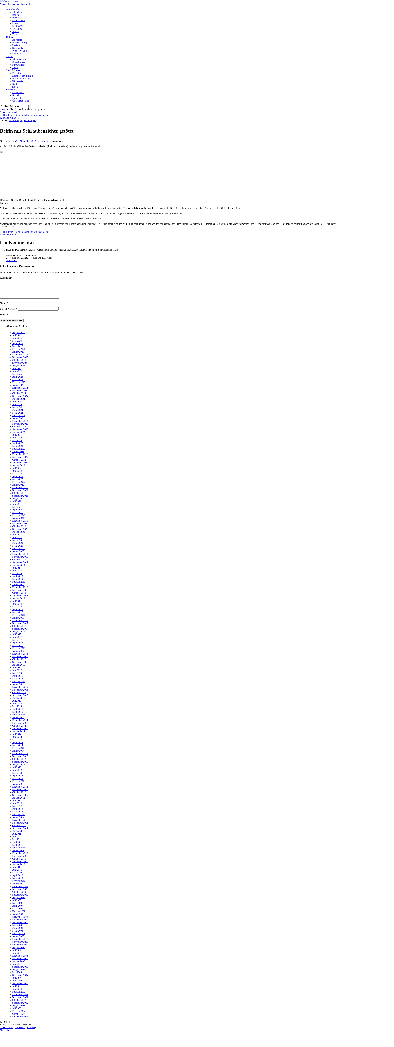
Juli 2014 (16, 734)
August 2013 (18, 764)
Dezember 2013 (20, 753)
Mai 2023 (17, 440)
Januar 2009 (18, 914)
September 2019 (20, 562)
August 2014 (18, 731)
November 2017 (20, 623)
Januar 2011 (18, 850)
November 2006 (20, 958)
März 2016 (17, 678)
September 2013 (20, 761)
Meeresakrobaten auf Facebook (15, 4)
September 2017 (20, 628)
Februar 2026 (18, 349)
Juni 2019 (17, 570)
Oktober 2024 (19, 393)
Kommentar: (6, 277)
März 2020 (17, 545)
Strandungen (30, 120)
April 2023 (17, 443)
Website (4, 314)
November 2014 (20, 723)
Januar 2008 (18, 936)
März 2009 (17, 908)
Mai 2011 (17, 839)
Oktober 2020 (19, 526)
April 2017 (17, 642)
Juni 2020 (17, 537)
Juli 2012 (16, 800)
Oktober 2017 (19, 626)
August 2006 (18, 961)
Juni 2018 (17, 604)
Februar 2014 (18, 748)
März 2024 (17, 412)
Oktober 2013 (19, 759)
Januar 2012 (18, 817)
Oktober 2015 (19, 692)
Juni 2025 (17, 371)
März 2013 (17, 778)
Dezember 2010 (20, 853)
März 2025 (17, 379)
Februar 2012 (18, 814)
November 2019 (20, 556)
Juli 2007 (16, 950)
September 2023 (20, 429)
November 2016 (20, 656)
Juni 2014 (17, 737)
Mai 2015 (17, 706)
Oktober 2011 (19, 825)
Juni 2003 (17, 989)
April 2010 (17, 875)
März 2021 (17, 512)
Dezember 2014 (20, 720)
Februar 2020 (18, 548)
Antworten (11, 260)
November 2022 (20, 457)
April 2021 (17, 509)
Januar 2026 (18, 351)
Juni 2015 (17, 703)
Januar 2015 (18, 717)
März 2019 (17, 579)
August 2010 (18, 864)
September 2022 (20, 462)
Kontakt (31, 1027)
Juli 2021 (16, 501)
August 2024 (18, 399)
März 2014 (17, 745)
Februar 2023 (18, 448)
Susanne (45, 141)
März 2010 (17, 878)
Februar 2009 (18, 911)
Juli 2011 (16, 833)
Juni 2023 (17, 437)
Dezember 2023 (20, 421)
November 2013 (20, 756)
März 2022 (17, 479)
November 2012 (20, 789)
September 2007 (20, 944)
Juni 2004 (17, 980)
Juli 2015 (16, 700)
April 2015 (17, 709)
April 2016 (17, 676)
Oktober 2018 (19, 592)
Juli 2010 (16, 867)
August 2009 (18, 897)
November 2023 (20, 423)
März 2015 (17, 712)
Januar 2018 (18, 617)
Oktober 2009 (19, 892)
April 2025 (17, 376)
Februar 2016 (18, 681)
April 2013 (17, 775)
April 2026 (17, 343)
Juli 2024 (16, 401)
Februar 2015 (18, 714)
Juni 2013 (17, 770)
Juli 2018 (16, 601)
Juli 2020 (16, 534)
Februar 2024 (18, 415)
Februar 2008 (18, 933)
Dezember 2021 (20, 487)
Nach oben (5, 1030)
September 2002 (20, 1002)
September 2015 (20, 695)
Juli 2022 (16, 468)
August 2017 (18, 631)
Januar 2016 (18, 684)
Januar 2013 (18, 784)
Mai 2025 (17, 374)
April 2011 (17, 842)
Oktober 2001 (19, 1014)
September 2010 (20, 861)
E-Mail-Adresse (8, 308)
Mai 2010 (17, 872)
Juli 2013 (16, 767)
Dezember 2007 (20, 939)
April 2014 (17, 742)
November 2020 (20, 523)
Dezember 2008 (20, 917)
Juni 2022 (17, 471)
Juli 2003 (16, 986)
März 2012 (17, 811)
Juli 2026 (16, 335)
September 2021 (20, 495)
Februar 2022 (18, 482)
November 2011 (20, 822)
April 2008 (17, 928)
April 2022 (17, 476)
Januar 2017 (18, 651)
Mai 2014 (17, 739)
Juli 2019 (16, 568)
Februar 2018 (18, 615)
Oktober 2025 (19, 360)
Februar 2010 (18, 881)
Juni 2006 (17, 964)
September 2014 (20, 728)
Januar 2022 (18, 484)
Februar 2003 (18, 991)
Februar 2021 (18, 515)
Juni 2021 (17, 504)
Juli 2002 (16, 1008)
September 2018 (20, 595)
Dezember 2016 (20, 653)
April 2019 (17, 576)
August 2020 (18, 532)
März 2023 (17, 446)
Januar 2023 (18, 451)
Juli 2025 (16, 368)
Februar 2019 (18, 581)
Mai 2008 (17, 925)
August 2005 (18, 969)
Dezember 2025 (20, 354)
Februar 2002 (18, 1011)
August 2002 (18, 1005)
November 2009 (20, 889)
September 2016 (20, 662)
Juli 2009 (16, 900)
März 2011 (17, 845)
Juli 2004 (16, 978)
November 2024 (20, 390)
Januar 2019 (18, 584)
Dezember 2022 (20, 454)
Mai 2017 (17, 640)
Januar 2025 (18, 385)
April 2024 (17, 410)
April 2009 (17, 905)
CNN (11, 226)
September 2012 (20, 795)
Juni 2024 (17, 404)
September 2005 (20, 966)
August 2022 (18, 465)
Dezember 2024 (20, 387)
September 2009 (20, 894)
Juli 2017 (16, 634)
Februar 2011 (18, 847)
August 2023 (18, 432)
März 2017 (17, 645)
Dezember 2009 (20, 886)
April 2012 (17, 809)
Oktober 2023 (19, 426)
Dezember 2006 (20, 955)
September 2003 (20, 983)
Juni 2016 (17, 670)
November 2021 (20, 490)
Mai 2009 (17, 903)
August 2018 (18, 598)
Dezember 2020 (20, 520)
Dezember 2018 (20, 587)
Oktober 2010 (19, 858)
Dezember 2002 (20, 994)
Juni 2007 (17, 953)
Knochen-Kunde (9, 117)
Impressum (20, 1027)
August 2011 (18, 831)
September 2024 (20, 396)
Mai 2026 (17, 340)
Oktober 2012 (19, 792)
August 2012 (18, 797)
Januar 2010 (18, 883)
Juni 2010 (17, 869)
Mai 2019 (17, 573)
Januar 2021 (18, 518)
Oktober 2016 (19, 659)
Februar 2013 (18, 781)
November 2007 (20, 941)
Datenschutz (7, 1027)
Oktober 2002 (19, 1000)
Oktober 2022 (19, 459)
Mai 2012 (17, 806)
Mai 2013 (17, 773)
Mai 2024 (17, 407)
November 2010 (20, 856)
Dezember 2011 (20, 820)
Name (4, 303)
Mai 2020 (17, 540)
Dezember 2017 (20, 620)
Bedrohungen (15, 120)
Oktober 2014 (19, 725)
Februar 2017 (18, 648)
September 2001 (20, 1016)
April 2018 (17, 609)
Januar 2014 (18, 750)
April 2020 (17, 543)
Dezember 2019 (20, 554)
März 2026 (17, 346)
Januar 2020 (18, 551)
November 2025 (20, 357)
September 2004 (20, 975)
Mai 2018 (17, 606)
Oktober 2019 (19, 559)
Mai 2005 (17, 972)
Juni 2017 (17, 637)
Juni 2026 (17, 338)
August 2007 (18, 947)
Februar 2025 (18, 382)
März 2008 (17, 930)
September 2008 (20, 922)
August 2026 (18, 332)
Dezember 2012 (20, 786)
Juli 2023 (16, 435)
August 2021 (18, 498)
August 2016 (18, 664)
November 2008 (20, 919)
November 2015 (20, 689)
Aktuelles (4, 109)
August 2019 (18, 565)
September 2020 (20, 529)
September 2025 (20, 363)
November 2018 (20, 590)
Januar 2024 (18, 418)
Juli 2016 (16, 667)
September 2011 (20, 828)
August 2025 (18, 365)
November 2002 (20, 997)
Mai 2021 (17, 507)
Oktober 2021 (19, 493)
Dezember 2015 (20, 687)
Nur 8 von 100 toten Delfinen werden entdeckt (24, 115)
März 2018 (17, 612)
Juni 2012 (17, 803)
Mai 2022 (17, 473)
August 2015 (18, 698)
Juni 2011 (17, 836)
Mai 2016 (17, 673)
